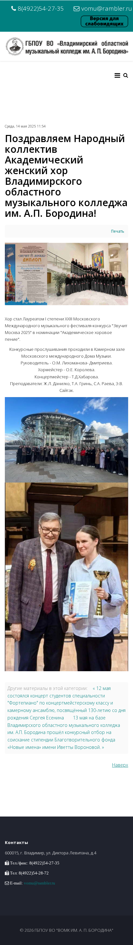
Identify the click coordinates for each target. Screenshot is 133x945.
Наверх (120, 765)
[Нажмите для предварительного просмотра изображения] (66, 274)
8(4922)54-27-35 (41, 8)
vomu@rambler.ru (106, 8)
